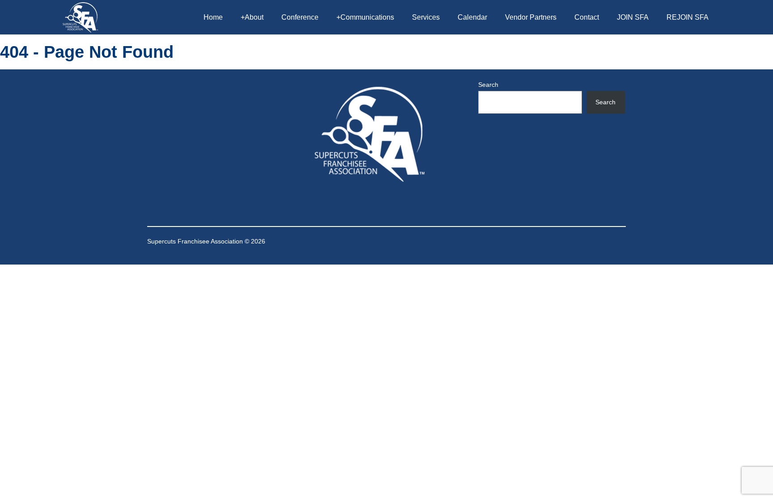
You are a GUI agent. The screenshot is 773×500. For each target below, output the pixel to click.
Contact (586, 17)
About (252, 17)
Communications (365, 17)
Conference (300, 17)
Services (426, 17)
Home (213, 17)
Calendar (472, 17)
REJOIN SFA (688, 17)
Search (488, 84)
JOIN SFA (633, 17)
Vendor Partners (530, 17)
